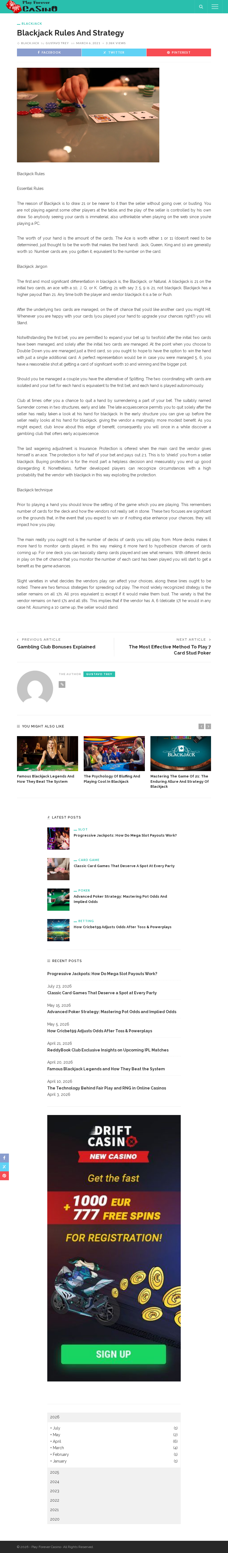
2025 (54, 1472)
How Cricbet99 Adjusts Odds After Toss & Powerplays (123, 927)
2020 (55, 1519)
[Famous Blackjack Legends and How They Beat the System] (47, 753)
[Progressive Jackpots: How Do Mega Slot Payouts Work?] (58, 838)
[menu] (215, 6)
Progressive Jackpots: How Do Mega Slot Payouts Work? (125, 835)
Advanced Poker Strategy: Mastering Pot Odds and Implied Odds (111, 1012)
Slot (83, 829)
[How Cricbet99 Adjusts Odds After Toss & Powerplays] (58, 929)
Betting (86, 921)
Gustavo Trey (57, 43)
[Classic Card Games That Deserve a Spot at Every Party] (58, 868)
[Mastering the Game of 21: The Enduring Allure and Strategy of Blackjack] (181, 753)
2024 (54, 1481)
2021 (54, 1509)
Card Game (89, 860)
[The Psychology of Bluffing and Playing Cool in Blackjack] (114, 753)
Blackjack (32, 23)
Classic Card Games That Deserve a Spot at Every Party (124, 866)
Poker (84, 890)
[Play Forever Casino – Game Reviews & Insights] (32, 6)
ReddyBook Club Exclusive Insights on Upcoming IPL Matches (107, 1050)
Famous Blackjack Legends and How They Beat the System (106, 1069)
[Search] (201, 6)
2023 (54, 1491)
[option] (47, 760)
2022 (54, 1500)
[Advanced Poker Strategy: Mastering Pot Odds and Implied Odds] (58, 899)
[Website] (62, 684)
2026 (55, 1417)
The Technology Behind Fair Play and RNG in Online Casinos (106, 1088)
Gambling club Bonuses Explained (56, 647)
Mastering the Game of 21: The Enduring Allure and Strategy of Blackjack (179, 781)
